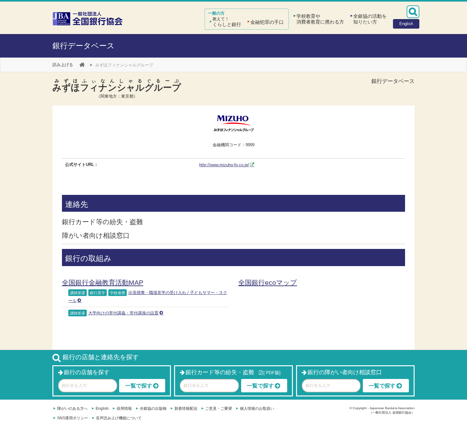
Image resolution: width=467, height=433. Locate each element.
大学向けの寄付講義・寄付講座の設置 (123, 313)
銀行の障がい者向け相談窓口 (345, 372)
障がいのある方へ (72, 408)
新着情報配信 (185, 408)
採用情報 (124, 408)
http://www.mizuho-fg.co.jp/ (224, 164)
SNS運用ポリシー (72, 418)
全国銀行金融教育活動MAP (102, 282)
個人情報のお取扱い (257, 408)
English (102, 408)
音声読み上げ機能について (119, 418)
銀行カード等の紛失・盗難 (220, 372)
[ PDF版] (272, 372)
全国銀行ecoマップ (267, 282)
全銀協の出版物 (153, 408)
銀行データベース (83, 45)
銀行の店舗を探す (87, 372)
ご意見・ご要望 (218, 408)
